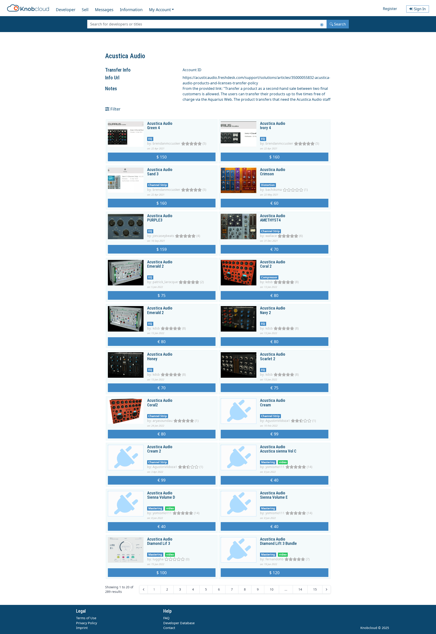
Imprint (82, 628)
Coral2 (152, 405)
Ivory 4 (265, 128)
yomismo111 (275, 467)
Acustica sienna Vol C (278, 451)
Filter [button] (115, 109)
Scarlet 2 (267, 359)
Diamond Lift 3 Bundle (278, 543)
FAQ (166, 618)
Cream (265, 405)
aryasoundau (163, 420)
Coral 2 (266, 266)
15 (315, 589)
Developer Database (179, 623)
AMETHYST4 (270, 220)
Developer (65, 9)
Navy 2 (265, 312)
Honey (152, 359)
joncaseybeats (163, 236)
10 (271, 589)
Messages (104, 9)
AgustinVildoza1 (277, 420)
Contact (169, 628)
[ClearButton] (322, 24)
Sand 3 (153, 174)
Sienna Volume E (274, 497)
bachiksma (273, 189)
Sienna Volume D (161, 497)
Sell (85, 9)
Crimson (267, 174)
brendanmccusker (166, 143)
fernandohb (274, 559)
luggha (158, 559)
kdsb (269, 282)
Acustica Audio (159, 123)
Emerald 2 (155, 266)
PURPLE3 (154, 220)
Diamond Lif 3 (158, 543)
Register (390, 8)
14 (300, 589)
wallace (271, 236)
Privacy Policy (86, 623)
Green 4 (153, 128)
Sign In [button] (419, 8)
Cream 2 (154, 451)
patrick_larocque (165, 282)
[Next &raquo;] (326, 589)
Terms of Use (86, 618)
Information (131, 9)
